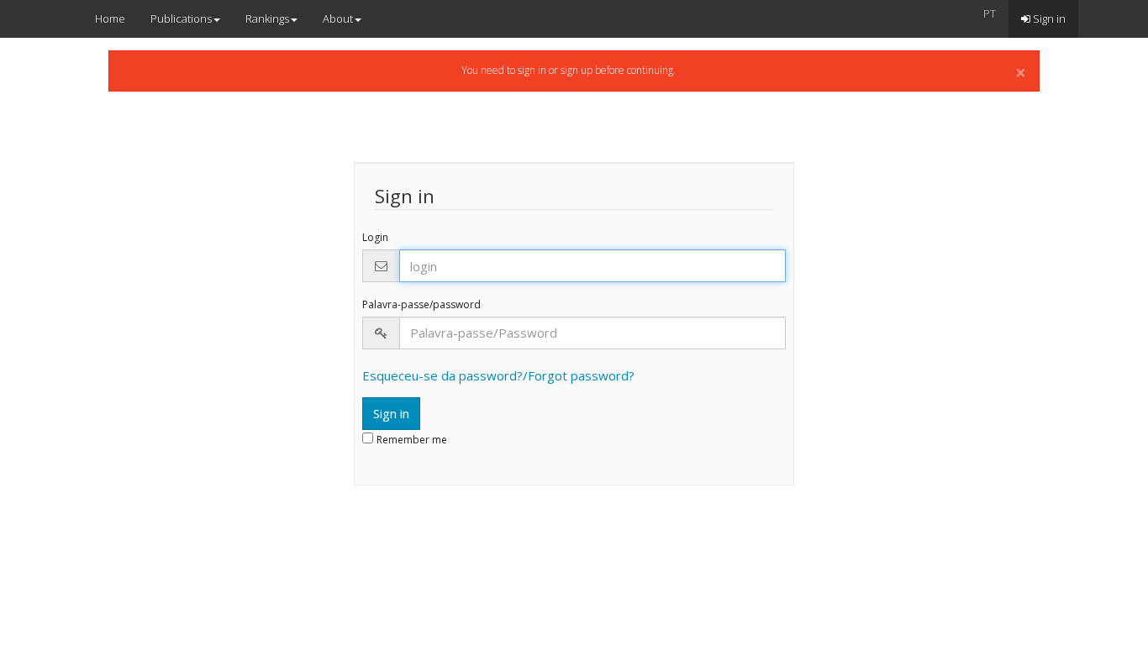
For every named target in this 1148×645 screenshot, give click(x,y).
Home (110, 18)
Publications (181, 18)
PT (989, 13)
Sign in (1048, 18)
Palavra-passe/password (421, 305)
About (338, 18)
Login (375, 237)
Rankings (267, 18)
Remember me (412, 440)
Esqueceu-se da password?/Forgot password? (498, 375)
